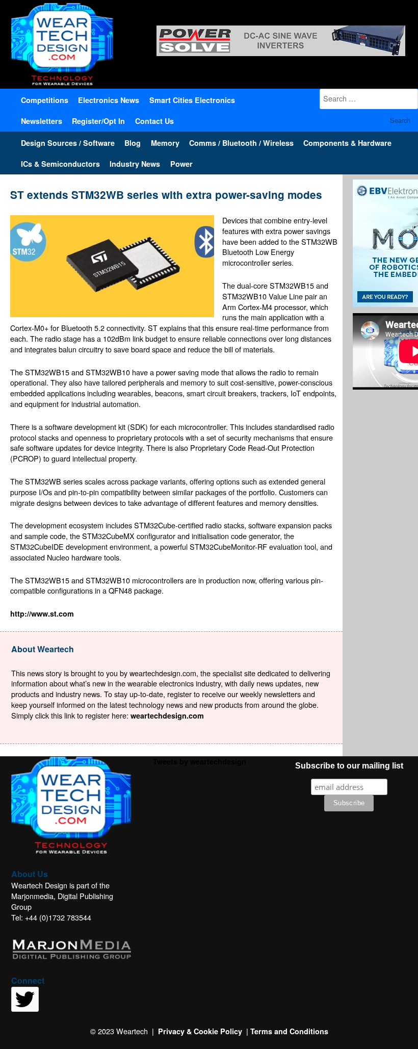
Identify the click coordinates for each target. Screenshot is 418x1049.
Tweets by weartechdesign (199, 761)
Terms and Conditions (289, 1031)
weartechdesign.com (167, 715)
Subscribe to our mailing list (349, 765)
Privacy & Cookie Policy (200, 1031)
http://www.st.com (42, 613)
